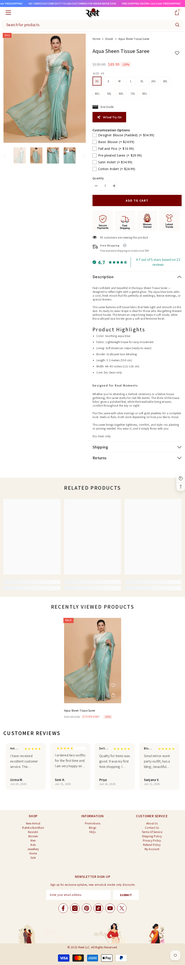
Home (96, 39)
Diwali (109, 39)
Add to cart (137, 200)
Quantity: (98, 178)
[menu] (8, 12)
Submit (126, 895)
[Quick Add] (113, 695)
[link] (31, 582)
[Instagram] (75, 908)
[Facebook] (63, 908)
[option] (44, 88)
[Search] (177, 24)
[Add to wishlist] (113, 685)
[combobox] (87, 24)
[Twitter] (122, 908)
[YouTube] (110, 908)
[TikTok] (98, 908)
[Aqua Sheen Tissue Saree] (92, 660)
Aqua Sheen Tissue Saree (79, 710)
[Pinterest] (86, 908)
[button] (4, 155)
